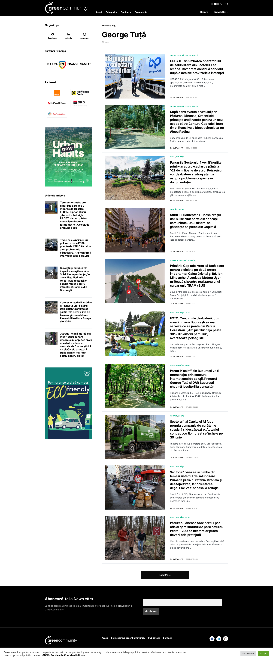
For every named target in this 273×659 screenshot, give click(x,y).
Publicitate (154, 637)
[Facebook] (212, 639)
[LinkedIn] (218, 639)
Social (181, 209)
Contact (167, 637)
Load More (165, 574)
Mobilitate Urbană (178, 260)
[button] (216, 3)
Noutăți (195, 55)
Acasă (105, 637)
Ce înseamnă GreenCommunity (128, 637)
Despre (204, 12)
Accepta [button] (263, 653)
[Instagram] (225, 639)
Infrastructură (177, 55)
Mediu (188, 55)
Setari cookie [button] (248, 653)
